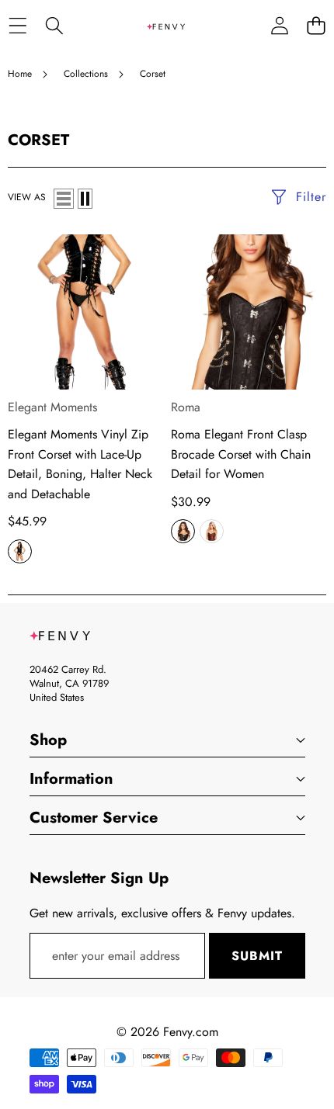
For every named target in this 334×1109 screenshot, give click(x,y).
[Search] (54, 26)
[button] (315, 26)
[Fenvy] (166, 25)
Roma (185, 407)
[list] (64, 199)
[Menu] (17, 26)
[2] (85, 199)
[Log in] (279, 26)
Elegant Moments (52, 407)
